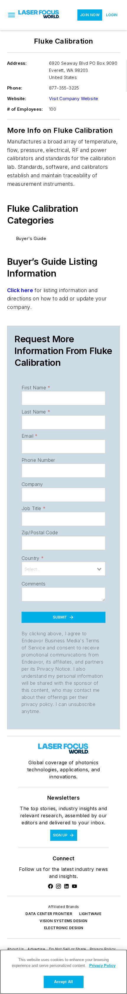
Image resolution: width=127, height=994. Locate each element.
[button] (11, 15)
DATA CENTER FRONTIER (48, 914)
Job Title (33, 508)
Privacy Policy (103, 949)
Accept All (63, 982)
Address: (17, 63)
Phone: (14, 87)
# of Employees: (25, 109)
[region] (63, 972)
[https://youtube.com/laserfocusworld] (74, 886)
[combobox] (63, 569)
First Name (36, 388)
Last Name (36, 412)
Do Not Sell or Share (67, 949)
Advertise (36, 949)
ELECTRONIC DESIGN (63, 928)
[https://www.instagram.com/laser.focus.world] (58, 886)
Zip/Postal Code (40, 532)
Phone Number (38, 460)
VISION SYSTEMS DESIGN (63, 921)
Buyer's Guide (31, 238)
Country (33, 558)
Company (32, 484)
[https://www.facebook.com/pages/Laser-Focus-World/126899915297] (50, 886)
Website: (16, 98)
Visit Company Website (73, 98)
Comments (33, 584)
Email (30, 436)
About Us (15, 949)
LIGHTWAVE (90, 914)
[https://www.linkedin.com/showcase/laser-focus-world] (66, 886)
